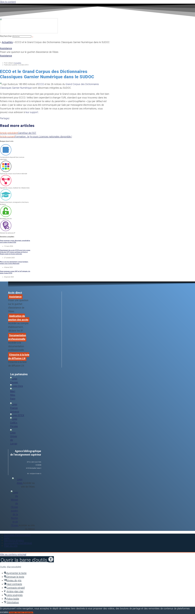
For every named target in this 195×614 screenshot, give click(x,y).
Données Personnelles (17, 534)
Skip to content (8, 1)
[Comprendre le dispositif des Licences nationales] (5, 155)
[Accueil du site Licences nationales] (29, 32)
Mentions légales (14, 540)
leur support (31, 112)
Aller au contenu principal (13, 554)
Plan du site (11, 545)
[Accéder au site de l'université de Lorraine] (13, 443)
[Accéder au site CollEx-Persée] (15, 426)
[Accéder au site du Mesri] (12, 398)
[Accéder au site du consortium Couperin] (14, 382)
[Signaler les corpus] (5, 186)
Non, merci (19, 612)
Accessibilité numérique (18, 542)
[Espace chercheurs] (5, 200)
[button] (27, 559)
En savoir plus (28, 612)
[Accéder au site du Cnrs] (16, 386)
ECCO (41, 84)
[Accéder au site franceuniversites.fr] (14, 411)
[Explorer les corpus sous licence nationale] (5, 171)
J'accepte (12, 612)
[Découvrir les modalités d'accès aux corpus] (5, 216)
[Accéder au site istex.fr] (17, 415)
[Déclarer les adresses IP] (5, 231)
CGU (6, 537)
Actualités (7, 42)
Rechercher (6, 36)
